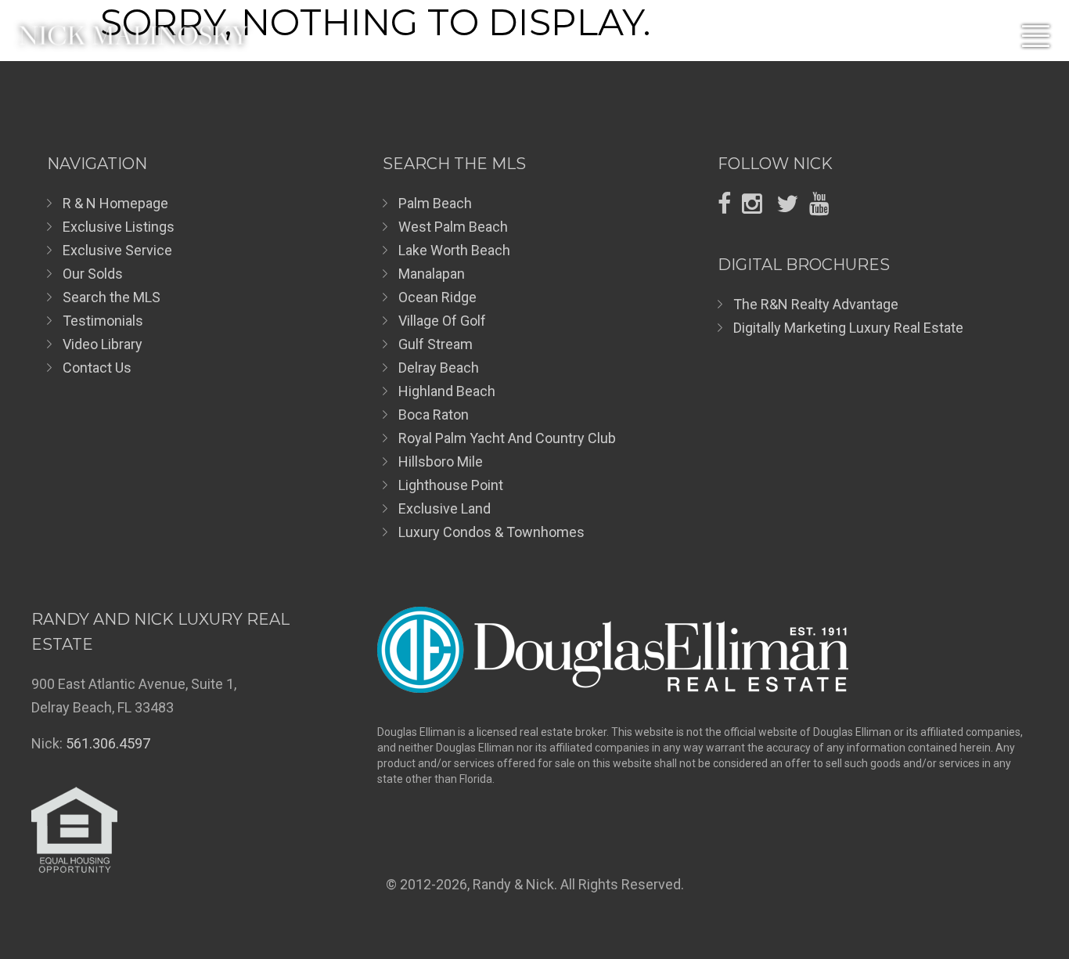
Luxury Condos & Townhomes (491, 532)
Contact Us (97, 367)
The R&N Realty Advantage (815, 304)
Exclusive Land (444, 508)
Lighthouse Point (450, 485)
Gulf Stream (435, 344)
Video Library (102, 344)
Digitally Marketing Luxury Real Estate (848, 327)
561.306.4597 (108, 743)
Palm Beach (435, 203)
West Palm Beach (453, 226)
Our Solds (93, 273)
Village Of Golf (442, 320)
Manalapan (431, 273)
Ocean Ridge (437, 297)
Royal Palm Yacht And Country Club (507, 438)
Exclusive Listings (119, 226)
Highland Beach (446, 391)
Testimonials (103, 320)
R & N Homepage (115, 203)
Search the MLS (111, 297)
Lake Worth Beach (454, 250)
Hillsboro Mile (440, 461)
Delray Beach (438, 367)
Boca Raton (433, 414)
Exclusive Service (117, 250)
